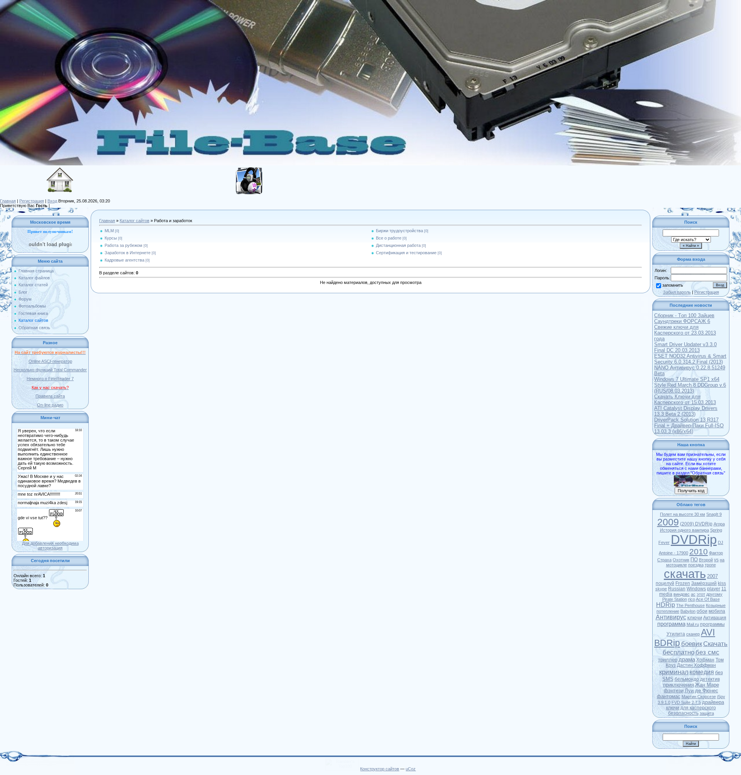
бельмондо (687, 679)
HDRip (665, 605)
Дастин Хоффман (696, 665)
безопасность (683, 713)
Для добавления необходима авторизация (50, 545)
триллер (667, 660)
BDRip (667, 643)
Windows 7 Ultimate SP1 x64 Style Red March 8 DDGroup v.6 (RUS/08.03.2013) (690, 385)
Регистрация (31, 201)
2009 (668, 522)
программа (671, 624)
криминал (674, 672)
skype (661, 588)
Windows (696, 588)
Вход (52, 201)
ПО (694, 560)
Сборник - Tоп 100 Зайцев (684, 315)
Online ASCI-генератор (50, 361)
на (722, 559)
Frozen (682, 583)
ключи (694, 617)
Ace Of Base (708, 599)
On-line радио (50, 405)
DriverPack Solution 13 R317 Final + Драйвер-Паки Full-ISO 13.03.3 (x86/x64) (689, 425)
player (713, 588)
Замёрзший (704, 583)
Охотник (681, 559)
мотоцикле (676, 565)
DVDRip (694, 539)
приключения (678, 685)
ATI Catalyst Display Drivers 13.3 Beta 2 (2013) (685, 411)
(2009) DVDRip (696, 524)
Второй (706, 559)
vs (716, 560)
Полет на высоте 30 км (682, 514)
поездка (696, 565)
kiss (722, 583)
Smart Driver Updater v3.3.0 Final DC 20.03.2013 (685, 347)
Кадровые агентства (124, 260)
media (665, 594)
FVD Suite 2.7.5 (686, 702)
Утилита (676, 634)
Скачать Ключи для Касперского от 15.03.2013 (685, 399)
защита (707, 713)
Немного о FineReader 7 (50, 378)
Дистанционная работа (398, 245)
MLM (109, 230)
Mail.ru (693, 624)
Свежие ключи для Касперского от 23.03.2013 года (685, 333)
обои (702, 611)
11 (723, 588)
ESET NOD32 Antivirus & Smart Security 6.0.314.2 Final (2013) (690, 359)
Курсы (111, 238)
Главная (8, 201)
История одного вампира (684, 530)
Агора (719, 524)
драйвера (713, 702)
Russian (676, 588)
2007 (712, 576)
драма (686, 659)
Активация (714, 617)
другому (714, 594)
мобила (717, 611)
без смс (707, 652)
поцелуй (665, 583)
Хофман (705, 660)
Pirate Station (674, 599)
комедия (702, 672)
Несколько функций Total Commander (50, 369)
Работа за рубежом (123, 245)
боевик (691, 644)
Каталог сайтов (134, 220)
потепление (667, 611)
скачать (685, 573)
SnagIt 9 (714, 514)
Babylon (687, 611)
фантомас (668, 696)
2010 (698, 551)
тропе (710, 565)
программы (712, 624)
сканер (693, 634)
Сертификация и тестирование (406, 252)
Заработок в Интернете (128, 252)
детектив (710, 679)
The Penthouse (690, 605)
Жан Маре (707, 685)
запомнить (672, 285)
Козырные (716, 605)
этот (701, 594)
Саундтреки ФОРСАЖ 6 (682, 321)
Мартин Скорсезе (699, 696)
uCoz (411, 769)
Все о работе (388, 238)
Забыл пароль (677, 292)
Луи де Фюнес (701, 690)
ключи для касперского (691, 707)
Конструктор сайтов (379, 769)
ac (693, 594)
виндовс (681, 594)
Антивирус (671, 617)
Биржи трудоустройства (399, 230)
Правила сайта (50, 396)
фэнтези (673, 690)
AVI (708, 632)
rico (691, 599)
